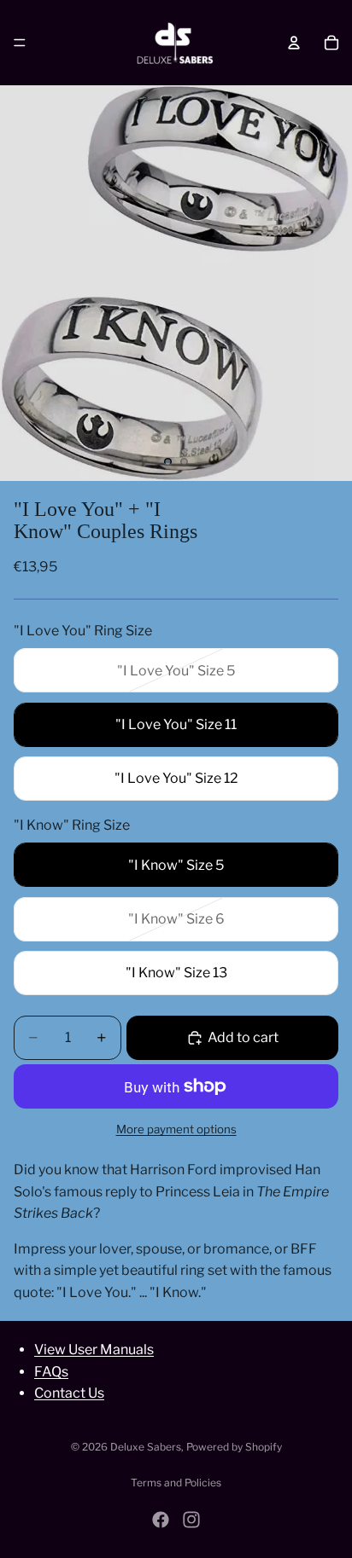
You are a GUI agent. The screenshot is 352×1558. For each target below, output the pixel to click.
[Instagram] (191, 1519)
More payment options (176, 1129)
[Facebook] (160, 1519)
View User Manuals (94, 1349)
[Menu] (19, 42)
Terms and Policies (176, 1482)
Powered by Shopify (234, 1446)
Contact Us (69, 1393)
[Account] (294, 42)
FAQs (51, 1371)
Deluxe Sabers (145, 1446)
